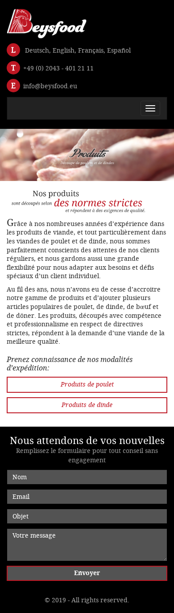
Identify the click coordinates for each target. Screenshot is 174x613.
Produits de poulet (87, 384)
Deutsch (37, 50)
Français (91, 50)
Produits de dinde (87, 405)
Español (119, 50)
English (64, 50)
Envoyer (87, 573)
